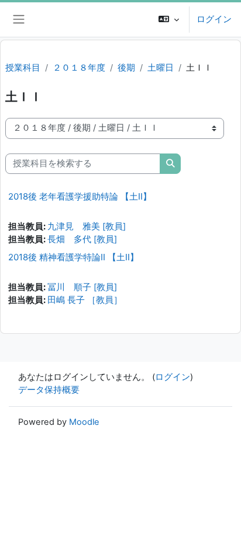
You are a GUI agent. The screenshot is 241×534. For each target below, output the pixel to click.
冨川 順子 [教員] (82, 287)
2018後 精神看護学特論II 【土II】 (73, 257)
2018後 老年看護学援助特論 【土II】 (80, 196)
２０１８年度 (79, 67)
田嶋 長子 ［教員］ (84, 300)
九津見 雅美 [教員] (86, 226)
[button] (169, 19)
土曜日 (160, 67)
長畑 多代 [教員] (82, 239)
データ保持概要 (49, 390)
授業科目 (22, 67)
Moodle (84, 422)
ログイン (214, 19)
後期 (126, 67)
